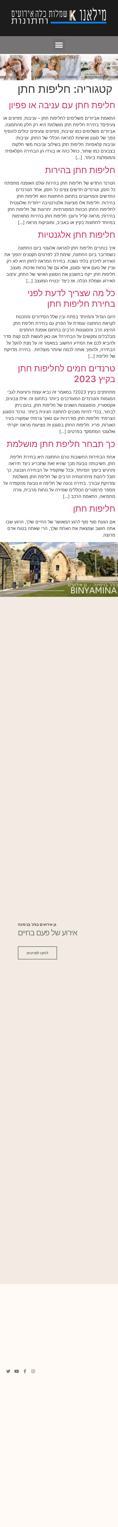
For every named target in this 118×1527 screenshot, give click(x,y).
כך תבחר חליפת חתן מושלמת (61, 444)
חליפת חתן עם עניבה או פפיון (62, 105)
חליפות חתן (94, 508)
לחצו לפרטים (37, 953)
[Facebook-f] (25, 1371)
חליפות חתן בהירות (80, 170)
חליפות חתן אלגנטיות (76, 234)
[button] (59, 45)
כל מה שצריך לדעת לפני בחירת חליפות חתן (71, 298)
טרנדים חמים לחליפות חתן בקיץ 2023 (66, 373)
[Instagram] (33, 1371)
